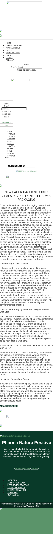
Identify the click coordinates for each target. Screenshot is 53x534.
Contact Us (13, 495)
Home (9, 131)
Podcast (10, 60)
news (9, 151)
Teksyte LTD (32, 506)
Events (10, 144)
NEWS (7, 125)
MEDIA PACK (6, 122)
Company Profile (13, 53)
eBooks (10, 153)
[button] (26, 64)
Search (14, 67)
